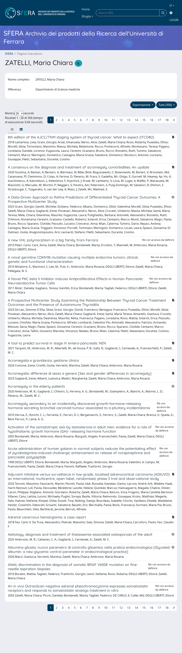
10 (105, 120)
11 (113, 120)
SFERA (9, 54)
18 (166, 120)
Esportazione (142, 105)
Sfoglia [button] (86, 16)
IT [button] (171, 6)
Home (86, 9)
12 (121, 120)
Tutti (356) (166, 105)
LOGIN (174, 20)
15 (144, 120)
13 (128, 120)
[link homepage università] (39, 13)
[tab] (12, 129)
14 (136, 120)
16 (151, 120)
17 (159, 120)
